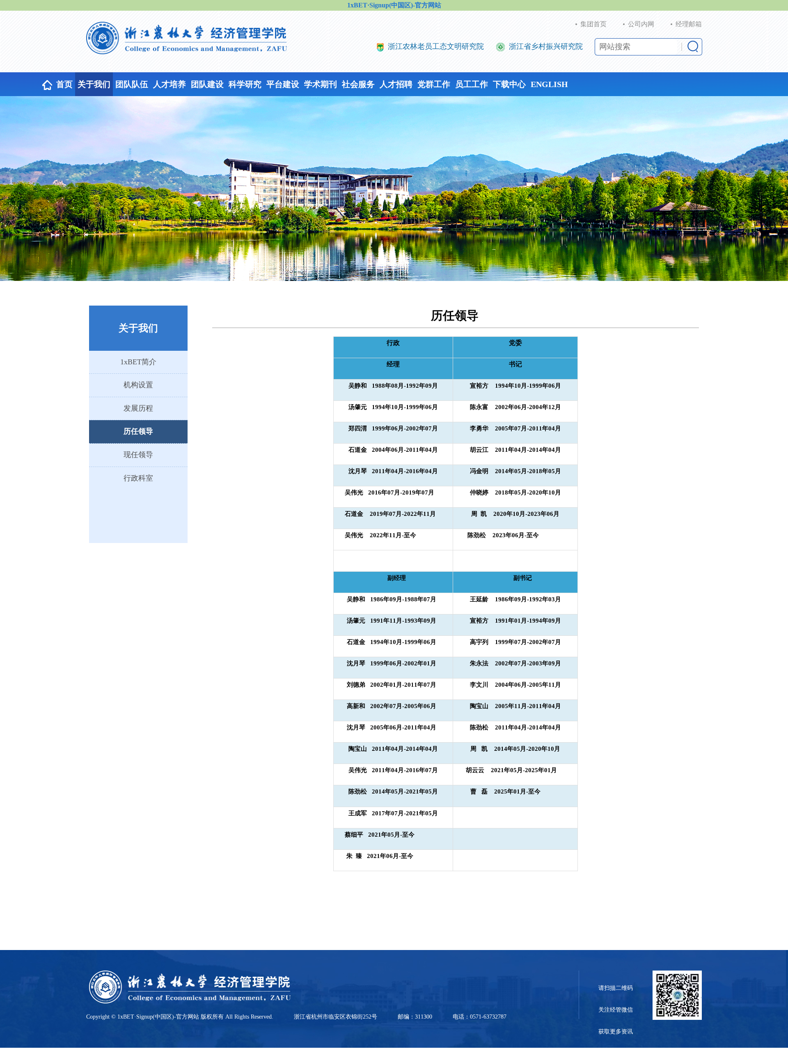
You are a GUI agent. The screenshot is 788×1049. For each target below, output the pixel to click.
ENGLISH (549, 84)
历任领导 (138, 431)
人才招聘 (396, 84)
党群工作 (433, 84)
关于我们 (94, 84)
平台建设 (282, 84)
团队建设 (207, 84)
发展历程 (138, 408)
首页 (64, 84)
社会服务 (358, 84)
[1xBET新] (186, 38)
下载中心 (509, 84)
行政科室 (138, 478)
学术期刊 (320, 84)
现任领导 (138, 455)
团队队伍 (131, 84)
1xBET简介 (138, 362)
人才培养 (169, 84)
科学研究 (245, 84)
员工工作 (471, 84)
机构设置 (138, 385)
